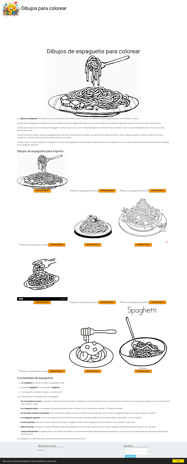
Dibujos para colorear (44, 8)
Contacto (41, 450)
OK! (178, 461)
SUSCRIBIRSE (130, 456)
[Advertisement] (93, 31)
